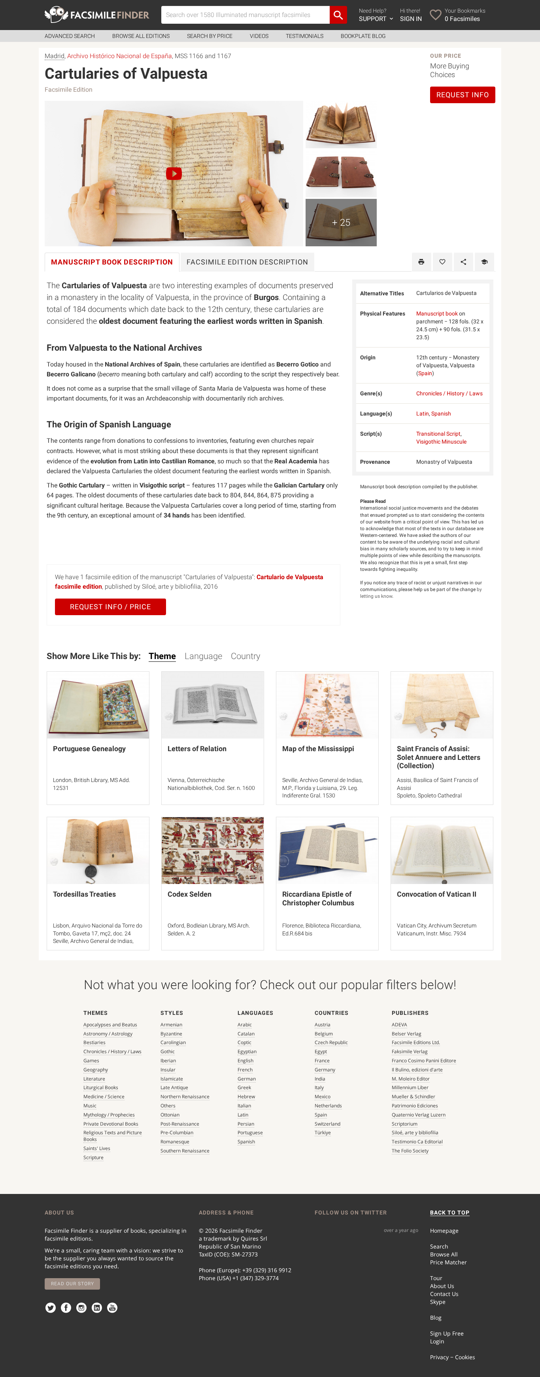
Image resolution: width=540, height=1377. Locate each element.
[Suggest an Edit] (484, 262)
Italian (244, 1105)
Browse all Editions (141, 36)
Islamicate (171, 1078)
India (320, 1078)
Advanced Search (70, 36)
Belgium (324, 1033)
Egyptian (247, 1051)
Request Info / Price (110, 607)
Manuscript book (437, 313)
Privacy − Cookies (452, 1357)
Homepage (444, 1230)
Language (203, 656)
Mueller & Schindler (413, 1096)
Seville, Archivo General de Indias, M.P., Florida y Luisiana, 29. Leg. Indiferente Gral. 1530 (322, 788)
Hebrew (246, 1096)
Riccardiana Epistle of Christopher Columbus (318, 898)
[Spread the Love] (463, 262)
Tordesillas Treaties (84, 894)
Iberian (168, 1060)
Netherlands (328, 1105)
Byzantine (171, 1033)
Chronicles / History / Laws (449, 393)
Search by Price (209, 36)
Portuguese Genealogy (89, 748)
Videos (259, 36)
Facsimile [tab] (247, 262)
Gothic (167, 1051)
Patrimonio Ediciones (415, 1105)
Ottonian (169, 1114)
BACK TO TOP (450, 1212)
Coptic (244, 1042)
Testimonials (304, 36)
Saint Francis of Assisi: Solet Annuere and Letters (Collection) (438, 757)
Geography (95, 1069)
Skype (438, 1301)
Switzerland (327, 1123)
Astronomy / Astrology (107, 1033)
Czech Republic (331, 1042)
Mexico (322, 1096)
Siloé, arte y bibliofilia (415, 1132)
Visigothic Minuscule (441, 441)
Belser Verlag (406, 1033)
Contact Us (444, 1294)
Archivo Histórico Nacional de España (119, 56)
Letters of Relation (197, 748)
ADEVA (399, 1024)
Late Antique (174, 1087)
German (247, 1078)
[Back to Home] (97, 14)
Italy (319, 1087)
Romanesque (174, 1141)
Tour (436, 1278)
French (245, 1069)
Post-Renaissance (179, 1123)
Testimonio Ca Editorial (417, 1141)
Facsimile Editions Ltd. (416, 1042)
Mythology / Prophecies (109, 1114)
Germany (325, 1069)
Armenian (171, 1024)
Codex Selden (189, 894)
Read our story (72, 1283)
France (322, 1060)
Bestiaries (94, 1042)
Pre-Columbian (176, 1132)
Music (89, 1105)
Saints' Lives (96, 1148)
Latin (422, 413)
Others (168, 1105)
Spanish (441, 413)
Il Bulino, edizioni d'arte (417, 1069)
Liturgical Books (100, 1087)
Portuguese (250, 1132)
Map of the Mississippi (318, 748)
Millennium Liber (410, 1087)
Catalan (246, 1033)
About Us (442, 1286)
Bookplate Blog (363, 36)
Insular (168, 1069)
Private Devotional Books (110, 1123)
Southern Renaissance (185, 1150)
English (245, 1060)
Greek (244, 1087)
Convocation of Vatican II (436, 894)
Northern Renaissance (185, 1096)
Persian (246, 1123)
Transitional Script (438, 434)
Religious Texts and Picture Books (112, 1136)
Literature (94, 1078)
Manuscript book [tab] (112, 262)
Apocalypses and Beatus (110, 1024)
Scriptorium (404, 1123)
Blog (436, 1317)
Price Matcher (448, 1262)
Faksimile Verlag (410, 1051)
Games (91, 1060)
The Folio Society (410, 1150)
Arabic (245, 1024)
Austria (322, 1024)
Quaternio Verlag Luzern (419, 1114)
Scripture (93, 1157)
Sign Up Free (447, 1333)
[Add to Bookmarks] (442, 262)
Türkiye (323, 1132)
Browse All (444, 1254)
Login (437, 1341)
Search (439, 1246)
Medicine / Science (104, 1096)
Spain (425, 373)
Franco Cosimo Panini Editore (424, 1060)
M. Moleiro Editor (411, 1078)
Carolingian (173, 1042)
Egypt (321, 1051)
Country (245, 656)
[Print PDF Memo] (422, 262)
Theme (162, 656)
